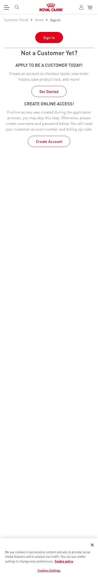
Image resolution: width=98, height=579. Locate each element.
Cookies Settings (49, 570)
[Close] (92, 545)
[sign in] (81, 7)
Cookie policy (64, 561)
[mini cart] (91, 7)
